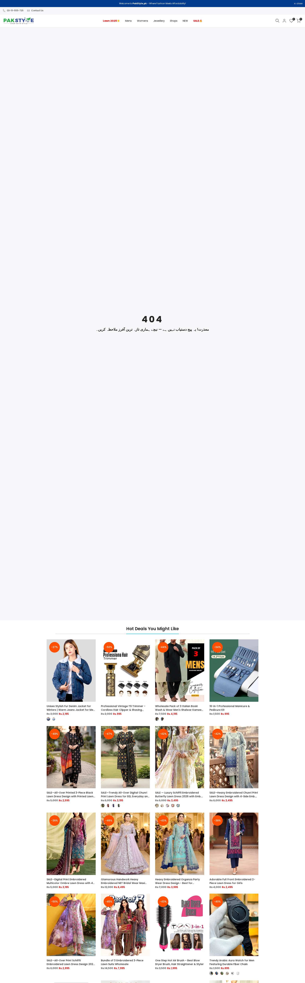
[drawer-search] (277, 21)
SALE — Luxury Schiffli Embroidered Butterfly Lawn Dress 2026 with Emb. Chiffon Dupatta (178, 794)
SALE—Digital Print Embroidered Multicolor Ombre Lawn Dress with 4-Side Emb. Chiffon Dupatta (70, 881)
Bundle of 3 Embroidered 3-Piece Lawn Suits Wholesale (122, 962)
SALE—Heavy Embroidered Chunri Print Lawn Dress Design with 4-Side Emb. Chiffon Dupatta (234, 794)
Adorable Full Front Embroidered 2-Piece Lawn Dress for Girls (232, 881)
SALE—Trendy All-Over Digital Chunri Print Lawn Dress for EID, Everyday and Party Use (125, 794)
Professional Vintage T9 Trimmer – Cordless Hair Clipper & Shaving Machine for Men (123, 708)
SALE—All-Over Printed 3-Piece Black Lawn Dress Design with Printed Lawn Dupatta (70, 794)
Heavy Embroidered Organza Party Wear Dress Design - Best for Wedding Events (177, 881)
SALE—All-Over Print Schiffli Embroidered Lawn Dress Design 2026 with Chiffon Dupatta (71, 962)
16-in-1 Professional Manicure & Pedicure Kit (230, 708)
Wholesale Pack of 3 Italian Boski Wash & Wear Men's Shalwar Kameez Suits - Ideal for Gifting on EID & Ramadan (179, 708)
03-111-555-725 (15, 10)
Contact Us (37, 10)
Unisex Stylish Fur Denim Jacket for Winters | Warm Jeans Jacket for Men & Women (71, 708)
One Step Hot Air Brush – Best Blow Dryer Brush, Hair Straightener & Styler (179, 962)
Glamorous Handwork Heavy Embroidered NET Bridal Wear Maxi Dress (123, 881)
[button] (93, 645)
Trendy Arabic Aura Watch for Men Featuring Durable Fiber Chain (232, 962)
